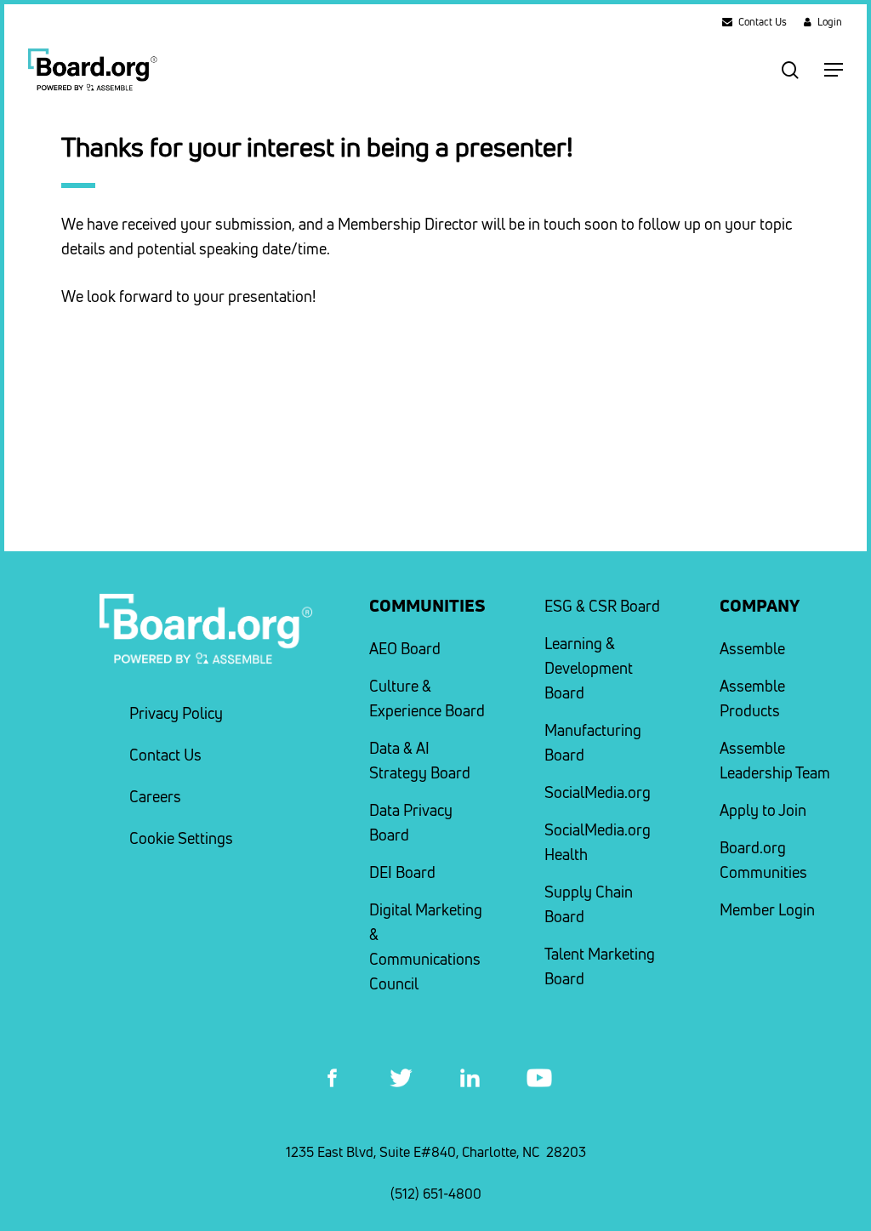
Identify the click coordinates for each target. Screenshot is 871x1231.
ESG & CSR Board (602, 606)
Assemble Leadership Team (775, 760)
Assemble (752, 648)
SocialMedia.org (597, 792)
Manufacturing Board (592, 743)
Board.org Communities (763, 860)
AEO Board (405, 648)
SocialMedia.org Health (597, 842)
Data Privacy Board (411, 823)
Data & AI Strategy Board (419, 760)
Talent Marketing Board (599, 966)
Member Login (767, 910)
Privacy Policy (176, 713)
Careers (155, 796)
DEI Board (402, 872)
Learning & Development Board (588, 668)
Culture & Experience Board (427, 698)
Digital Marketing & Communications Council (425, 947)
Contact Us (165, 755)
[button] (833, 69)
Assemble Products (752, 698)
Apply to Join (763, 810)
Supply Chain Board (588, 904)
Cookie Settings (181, 838)
